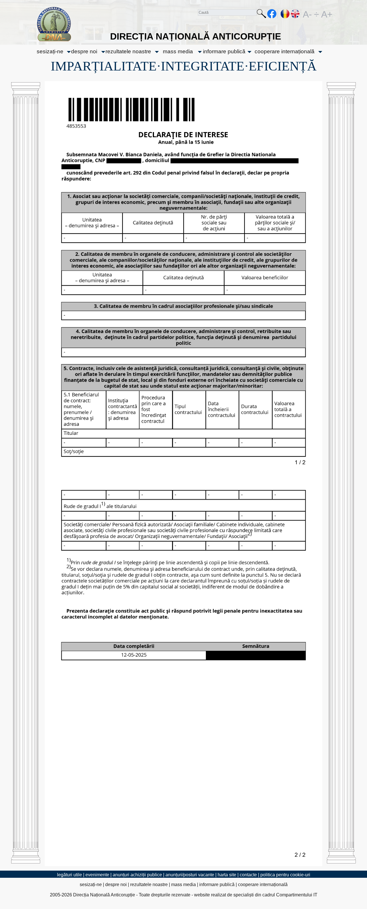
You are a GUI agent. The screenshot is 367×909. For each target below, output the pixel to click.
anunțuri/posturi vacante (189, 874)
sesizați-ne (50, 51)
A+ (325, 13)
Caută (261, 14)
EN (295, 13)
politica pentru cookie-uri (285, 874)
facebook (272, 13)
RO (285, 13)
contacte (248, 874)
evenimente (97, 874)
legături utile (69, 874)
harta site (227, 874)
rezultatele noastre (128, 51)
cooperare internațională (285, 51)
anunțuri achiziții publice (137, 874)
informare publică (224, 51)
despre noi (84, 51)
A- (307, 13)
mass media (178, 51)
